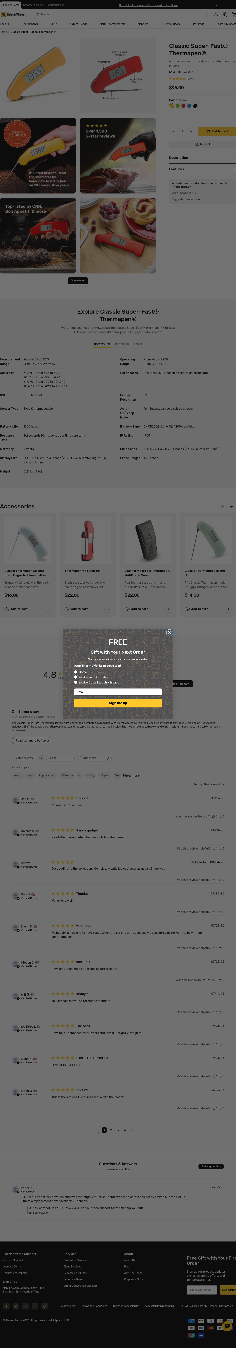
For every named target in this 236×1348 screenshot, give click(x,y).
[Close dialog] (170, 633)
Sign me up (118, 703)
